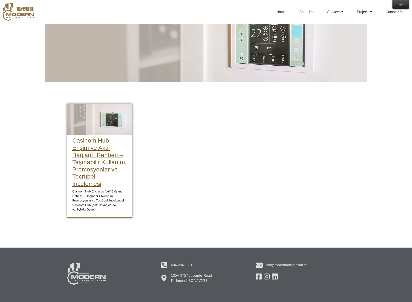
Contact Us (394, 12)
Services (334, 12)
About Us (306, 12)
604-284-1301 (181, 265)
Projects (363, 12)
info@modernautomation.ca (286, 265)
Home (281, 12)
